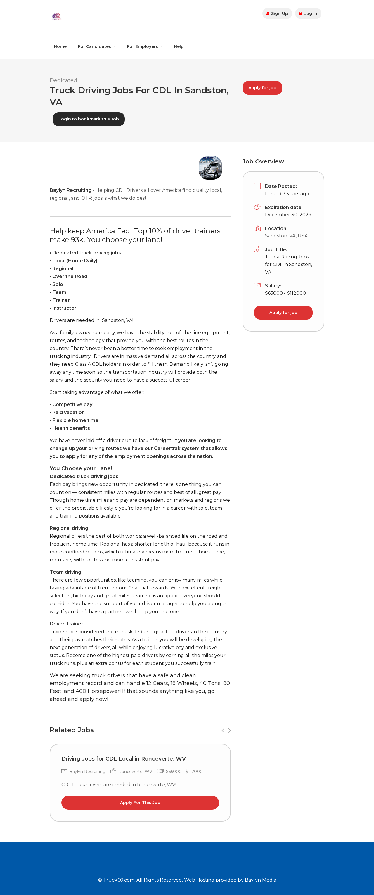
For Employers (142, 46)
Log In (309, 13)
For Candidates (94, 46)
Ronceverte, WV (135, 771)
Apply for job (262, 87)
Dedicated (63, 80)
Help (179, 46)
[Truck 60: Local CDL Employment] (56, 16)
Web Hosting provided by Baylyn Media (230, 880)
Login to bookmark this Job (88, 119)
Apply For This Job (140, 802)
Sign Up (279, 13)
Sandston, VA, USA (286, 236)
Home (60, 46)
